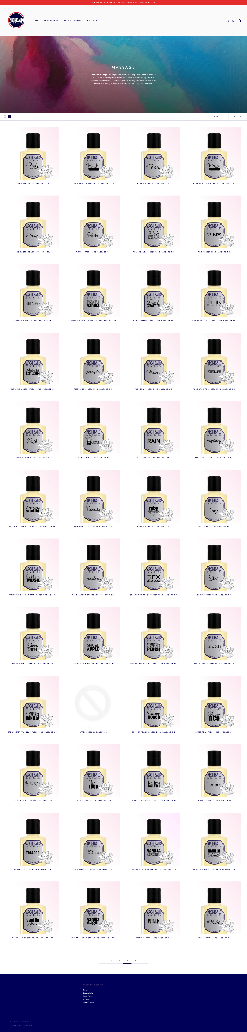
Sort (217, 117)
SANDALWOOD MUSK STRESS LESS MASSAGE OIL (33, 595)
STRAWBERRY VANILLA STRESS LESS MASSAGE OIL (33, 732)
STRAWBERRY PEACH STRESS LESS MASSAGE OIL (154, 663)
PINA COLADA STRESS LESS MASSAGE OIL (153, 252)
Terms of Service (88, 1002)
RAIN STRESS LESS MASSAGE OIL (153, 458)
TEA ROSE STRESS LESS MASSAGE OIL (93, 801)
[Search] (233, 20)
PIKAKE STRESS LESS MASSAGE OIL (93, 252)
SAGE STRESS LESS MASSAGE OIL (214, 526)
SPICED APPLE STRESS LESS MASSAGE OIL (93, 663)
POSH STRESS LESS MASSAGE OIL (32, 458)
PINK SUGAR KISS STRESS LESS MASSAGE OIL (214, 320)
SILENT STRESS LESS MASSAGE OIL (214, 595)
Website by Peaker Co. (21, 1025)
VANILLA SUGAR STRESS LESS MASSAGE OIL (93, 938)
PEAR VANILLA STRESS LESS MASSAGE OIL (214, 183)
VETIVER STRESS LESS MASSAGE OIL (154, 938)
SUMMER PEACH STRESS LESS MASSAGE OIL (153, 732)
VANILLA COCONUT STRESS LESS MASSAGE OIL (153, 869)
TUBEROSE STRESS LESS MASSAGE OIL (93, 869)
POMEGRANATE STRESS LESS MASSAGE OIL (214, 389)
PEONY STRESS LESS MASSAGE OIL (33, 252)
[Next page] (144, 961)
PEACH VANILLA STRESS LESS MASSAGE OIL (93, 183)
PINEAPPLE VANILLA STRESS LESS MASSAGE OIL (93, 320)
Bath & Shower (73, 21)
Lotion (35, 21)
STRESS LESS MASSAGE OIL (93, 732)
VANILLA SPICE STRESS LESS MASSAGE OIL (33, 938)
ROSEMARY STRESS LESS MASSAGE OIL (93, 526)
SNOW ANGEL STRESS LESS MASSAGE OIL (33, 663)
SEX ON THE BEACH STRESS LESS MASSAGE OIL (153, 595)
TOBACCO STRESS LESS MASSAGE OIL (32, 869)
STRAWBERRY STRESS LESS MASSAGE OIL (214, 663)
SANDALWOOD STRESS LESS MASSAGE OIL (93, 595)
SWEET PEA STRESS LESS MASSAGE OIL (214, 732)
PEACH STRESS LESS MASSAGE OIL (33, 183)
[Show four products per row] (9, 116)
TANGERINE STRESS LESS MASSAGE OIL (32, 801)
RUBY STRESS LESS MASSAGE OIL (153, 526)
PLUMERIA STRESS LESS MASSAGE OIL (154, 389)
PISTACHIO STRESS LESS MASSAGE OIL (93, 389)
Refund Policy (87, 996)
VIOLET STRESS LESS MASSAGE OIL (214, 938)
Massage (92, 21)
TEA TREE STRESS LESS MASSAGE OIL (214, 801)
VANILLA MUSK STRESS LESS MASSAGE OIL (214, 869)
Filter (237, 117)
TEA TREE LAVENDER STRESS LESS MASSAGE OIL (154, 801)
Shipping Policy (88, 993)
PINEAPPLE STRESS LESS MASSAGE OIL (33, 320)
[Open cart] (239, 20)
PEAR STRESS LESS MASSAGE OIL (153, 183)
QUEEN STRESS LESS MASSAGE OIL (93, 458)
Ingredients (86, 999)
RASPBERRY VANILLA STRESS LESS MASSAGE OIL (33, 526)
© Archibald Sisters (20, 1022)
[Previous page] (103, 961)
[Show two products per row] (5, 116)
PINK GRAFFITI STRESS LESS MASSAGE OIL (154, 320)
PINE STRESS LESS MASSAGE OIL (214, 252)
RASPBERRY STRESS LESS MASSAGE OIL (214, 458)
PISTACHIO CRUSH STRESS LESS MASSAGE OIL (33, 389)
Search (85, 990)
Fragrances (51, 21)
